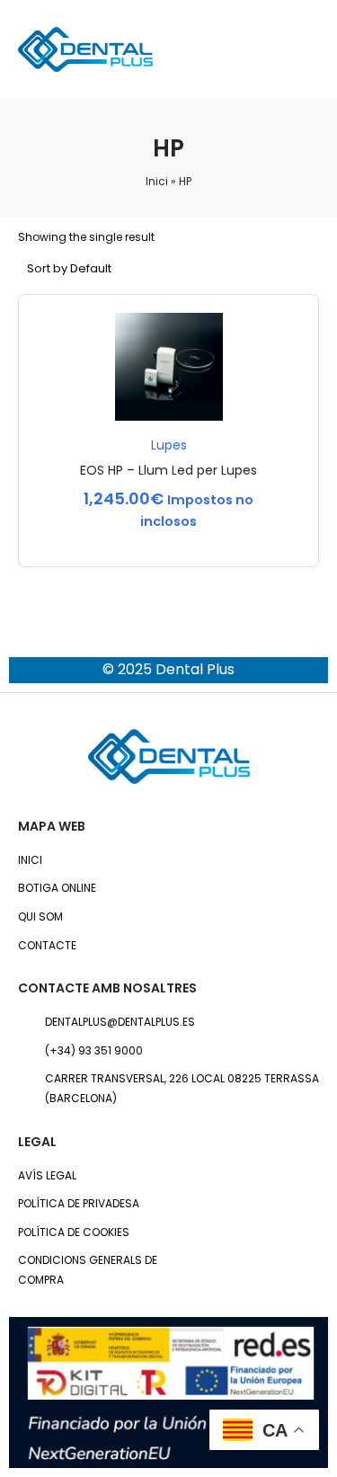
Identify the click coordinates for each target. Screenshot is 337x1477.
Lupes (169, 445)
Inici (157, 181)
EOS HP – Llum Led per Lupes (168, 470)
